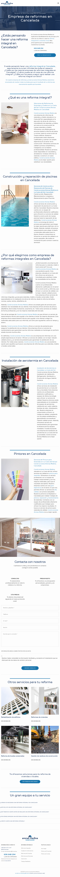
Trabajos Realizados (25, 861)
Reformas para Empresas (27, 856)
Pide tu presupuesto (44, 55)
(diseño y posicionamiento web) (30, 873)
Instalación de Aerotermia (27, 850)
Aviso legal (43, 848)
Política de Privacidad (46, 851)
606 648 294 (38, 48)
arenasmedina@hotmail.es (11, 851)
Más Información (6, 721)
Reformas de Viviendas (26, 853)
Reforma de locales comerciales (12, 756)
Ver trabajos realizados (30, 781)
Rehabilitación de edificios (10, 717)
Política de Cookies (45, 853)
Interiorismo (24, 858)
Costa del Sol (8, 860)
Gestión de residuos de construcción (44, 756)
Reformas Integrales (26, 848)
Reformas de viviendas (39, 717)
